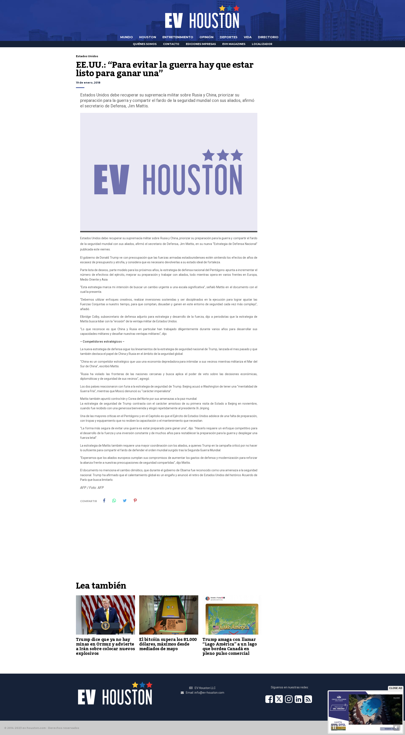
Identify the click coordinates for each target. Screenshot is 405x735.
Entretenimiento (177, 37)
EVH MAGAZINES (233, 44)
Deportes (229, 37)
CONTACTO (171, 44)
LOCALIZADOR (262, 44)
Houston (147, 37)
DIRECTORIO (268, 37)
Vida (248, 37)
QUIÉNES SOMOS (145, 44)
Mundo (126, 37)
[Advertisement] (169, 547)
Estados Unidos (87, 56)
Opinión (206, 37)
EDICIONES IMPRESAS (201, 44)
